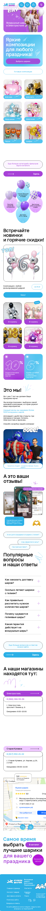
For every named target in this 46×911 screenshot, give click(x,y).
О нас (28, 893)
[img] (12, 89)
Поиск (26, 896)
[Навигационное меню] (41, 5)
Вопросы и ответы (13, 903)
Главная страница (13, 888)
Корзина (27, 892)
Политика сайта (13, 900)
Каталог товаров (13, 892)
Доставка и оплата (14, 896)
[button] (21, 5)
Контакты (28, 888)
